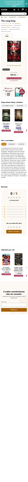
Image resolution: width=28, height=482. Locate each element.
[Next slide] (23, 51)
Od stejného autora (7, 105)
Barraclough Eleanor (18, 271)
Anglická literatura (22, 17)
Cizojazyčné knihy (12, 17)
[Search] (24, 13)
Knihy (6, 17)
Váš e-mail (3, 302)
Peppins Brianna (6, 270)
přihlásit (14, 309)
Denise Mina (17, 23)
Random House (9, 25)
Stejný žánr (20, 105)
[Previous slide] (5, 51)
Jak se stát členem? (14, 80)
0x (10, 23)
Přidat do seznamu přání (15, 65)
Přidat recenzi (14, 231)
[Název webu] (4, 9)
